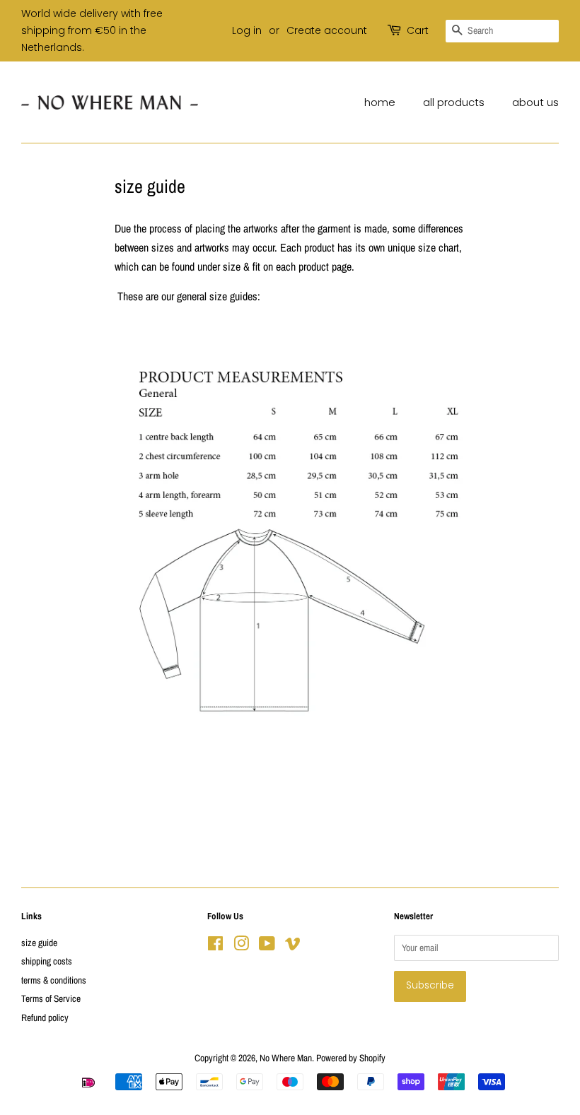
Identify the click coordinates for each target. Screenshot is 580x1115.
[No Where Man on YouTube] (267, 946)
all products (454, 102)
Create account (326, 30)
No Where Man (286, 1057)
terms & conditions (53, 980)
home (379, 102)
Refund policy (45, 1017)
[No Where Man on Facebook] (215, 946)
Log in (247, 30)
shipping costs (46, 961)
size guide (39, 942)
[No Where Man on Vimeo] (293, 946)
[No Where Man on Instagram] (241, 946)
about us (535, 102)
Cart (418, 30)
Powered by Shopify (350, 1057)
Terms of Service (51, 998)
